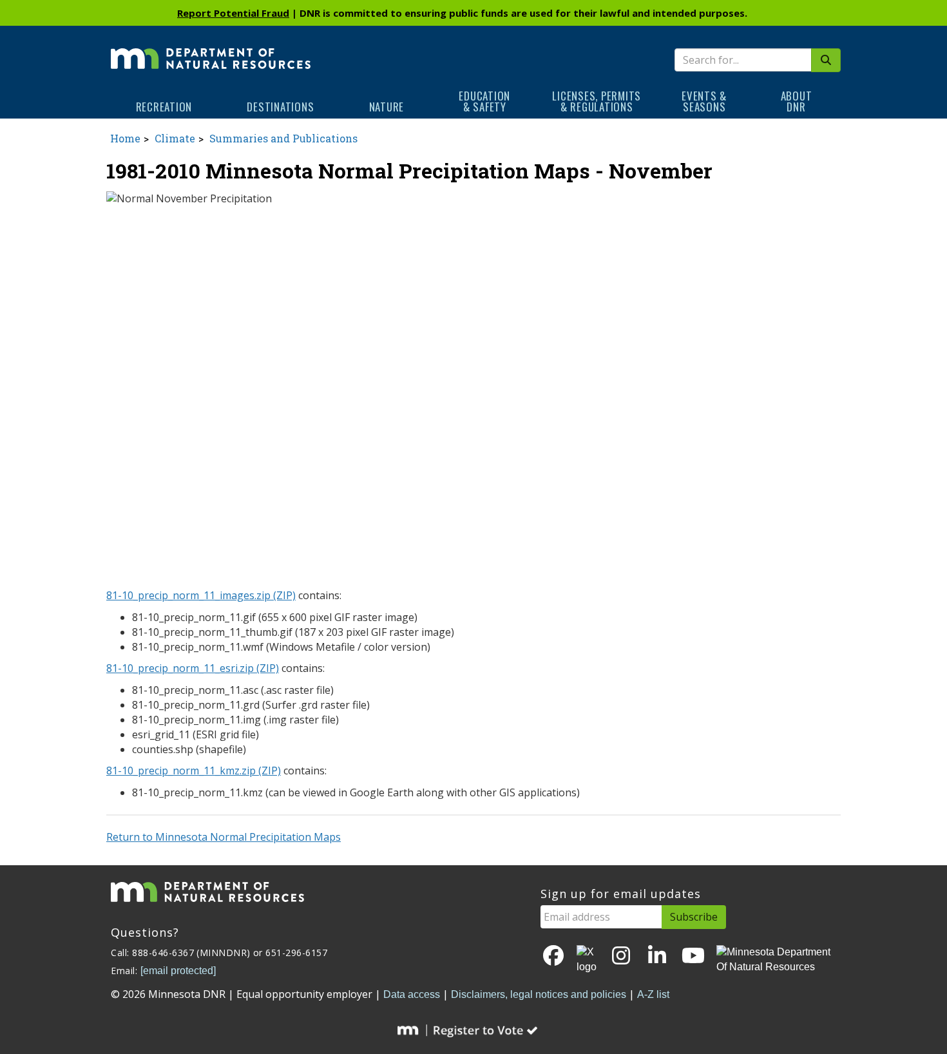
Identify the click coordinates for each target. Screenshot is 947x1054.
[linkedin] (657, 956)
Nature (387, 107)
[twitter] (587, 960)
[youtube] (693, 956)
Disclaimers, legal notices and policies (538, 994)
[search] (826, 60)
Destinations (280, 107)
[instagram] (621, 956)
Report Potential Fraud (233, 12)
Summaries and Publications (283, 138)
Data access (411, 994)
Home (125, 138)
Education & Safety (484, 101)
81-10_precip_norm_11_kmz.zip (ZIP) (193, 770)
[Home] (211, 50)
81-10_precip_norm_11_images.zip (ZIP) (201, 595)
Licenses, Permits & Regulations (596, 101)
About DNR (796, 101)
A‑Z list (653, 994)
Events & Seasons (704, 101)
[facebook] (553, 956)
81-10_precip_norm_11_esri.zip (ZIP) (192, 668)
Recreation (164, 107)
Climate (175, 138)
